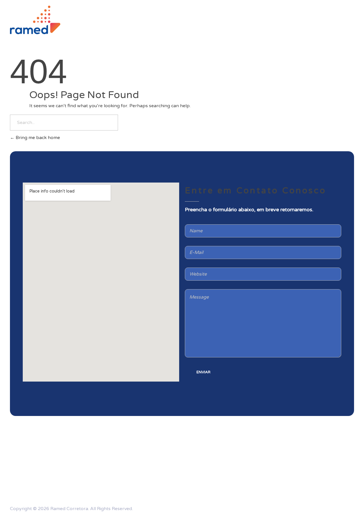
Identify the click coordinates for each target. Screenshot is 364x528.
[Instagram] (294, 507)
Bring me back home (37, 137)
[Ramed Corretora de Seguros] (35, 20)
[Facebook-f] (347, 507)
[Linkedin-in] (320, 507)
